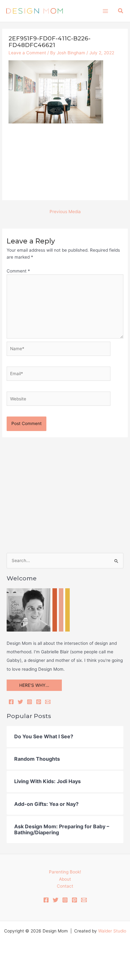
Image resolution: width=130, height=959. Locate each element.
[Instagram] (29, 701)
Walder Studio (112, 930)
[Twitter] (20, 701)
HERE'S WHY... (34, 685)
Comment (18, 270)
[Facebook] (11, 701)
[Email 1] (84, 900)
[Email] (47, 701)
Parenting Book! (65, 871)
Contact (65, 886)
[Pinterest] (38, 701)
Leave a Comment (27, 52)
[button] (121, 11)
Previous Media (65, 211)
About (65, 879)
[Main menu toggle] (105, 10)
